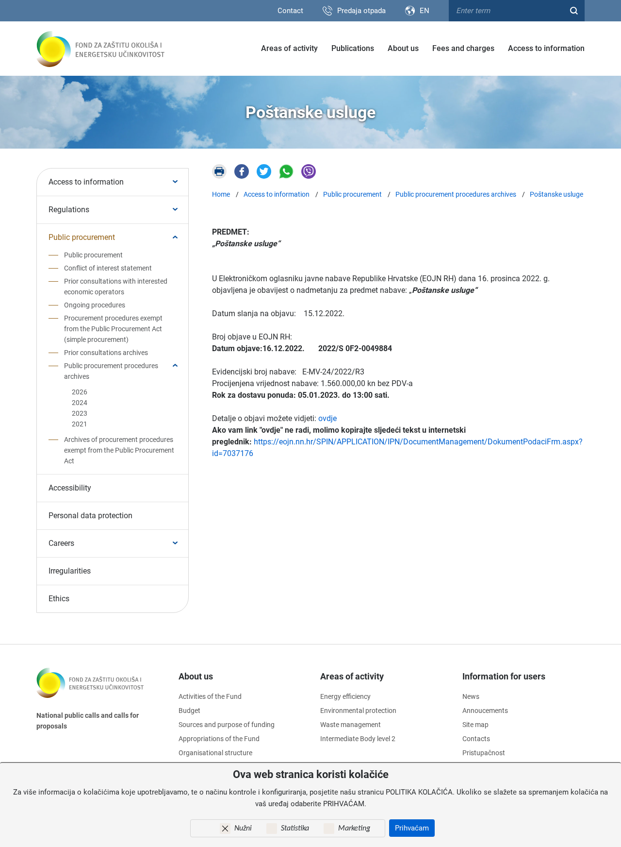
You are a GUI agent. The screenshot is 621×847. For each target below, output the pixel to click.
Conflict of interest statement (108, 268)
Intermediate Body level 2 (357, 739)
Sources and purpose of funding (227, 724)
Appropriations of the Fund (219, 739)
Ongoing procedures (94, 305)
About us (403, 48)
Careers (61, 543)
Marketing (354, 828)
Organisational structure (215, 753)
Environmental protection (358, 710)
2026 (79, 392)
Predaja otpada (361, 10)
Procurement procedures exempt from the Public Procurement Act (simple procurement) (113, 328)
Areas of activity (289, 48)
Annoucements (485, 710)
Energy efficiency (345, 696)
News (470, 696)
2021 (79, 424)
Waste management (350, 724)
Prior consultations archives (106, 352)
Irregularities (70, 571)
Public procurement (82, 237)
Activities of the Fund (210, 696)
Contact (290, 10)
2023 (79, 413)
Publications (352, 48)
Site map (475, 724)
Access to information (546, 48)
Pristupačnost (483, 753)
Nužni (243, 828)
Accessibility (70, 487)
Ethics (59, 598)
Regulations (69, 209)
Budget (189, 710)
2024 (79, 403)
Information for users (503, 676)
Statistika (295, 828)
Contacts (476, 739)
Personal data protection (90, 515)
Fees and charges (463, 48)
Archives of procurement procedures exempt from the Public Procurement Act (119, 450)
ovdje (327, 418)
